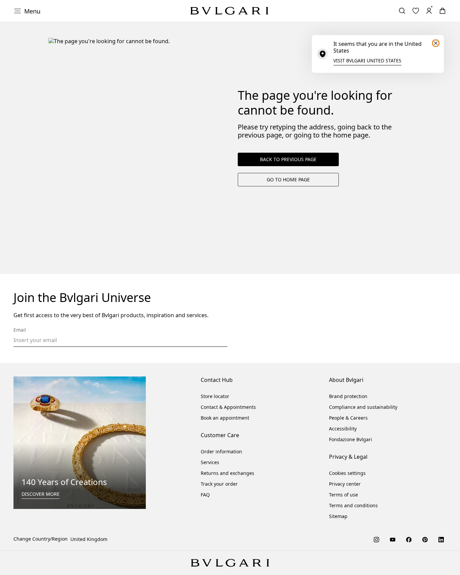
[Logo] (229, 11)
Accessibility (343, 428)
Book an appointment (225, 418)
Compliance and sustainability (363, 407)
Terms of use (343, 494)
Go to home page (288, 179)
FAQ (205, 494)
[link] (415, 11)
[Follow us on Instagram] (376, 539)
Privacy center (345, 484)
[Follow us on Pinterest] (425, 539)
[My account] (429, 11)
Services (210, 462)
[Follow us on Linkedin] (441, 539)
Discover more (41, 494)
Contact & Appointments (228, 407)
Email (19, 330)
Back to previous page (288, 159)
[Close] (435, 43)
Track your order (219, 484)
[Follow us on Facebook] (408, 539)
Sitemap (338, 516)
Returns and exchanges (227, 473)
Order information (221, 451)
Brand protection (348, 396)
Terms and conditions (353, 505)
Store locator (215, 396)
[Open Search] (402, 11)
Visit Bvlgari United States (367, 60)
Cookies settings (347, 473)
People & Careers (348, 418)
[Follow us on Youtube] (392, 539)
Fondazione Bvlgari (350, 439)
